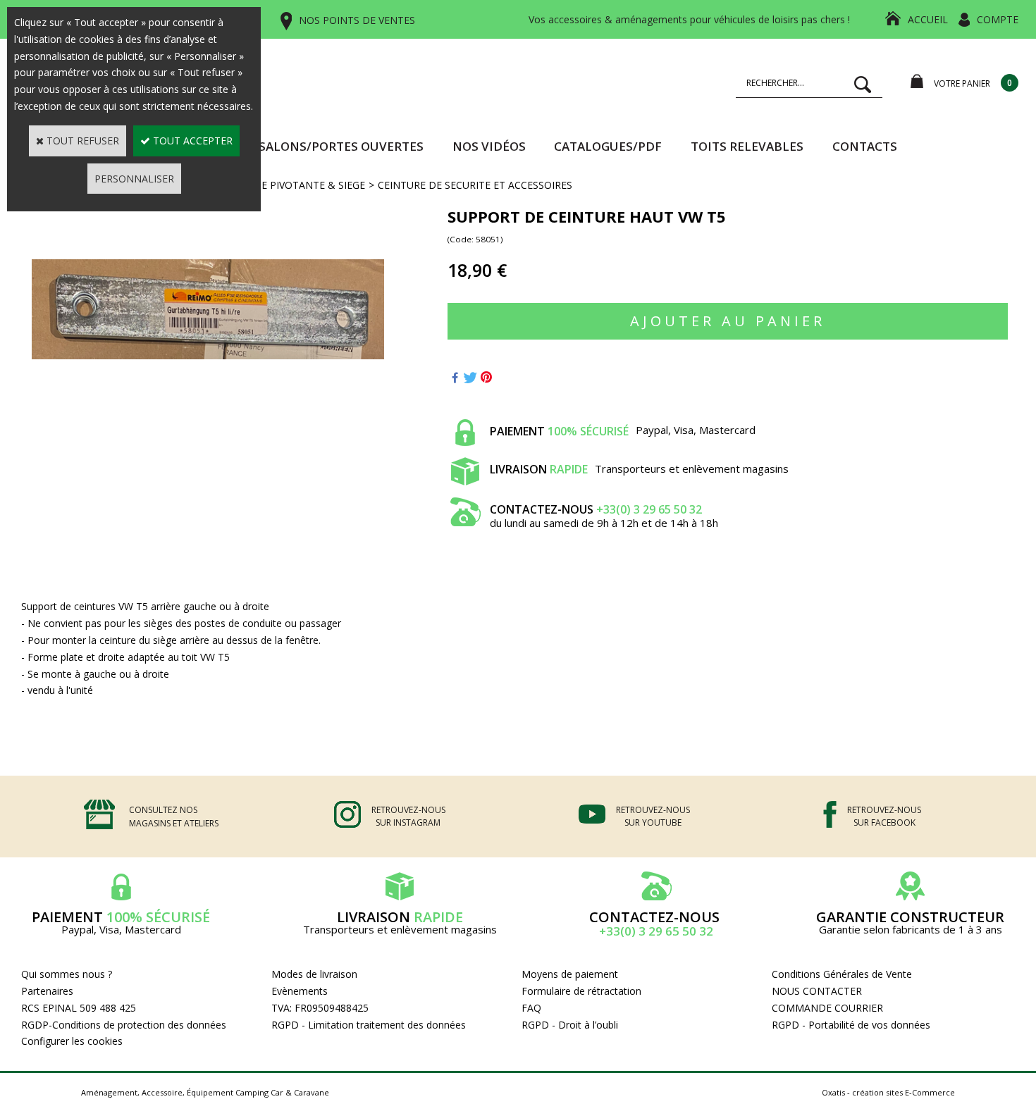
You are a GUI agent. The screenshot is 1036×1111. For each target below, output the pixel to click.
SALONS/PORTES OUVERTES (341, 146)
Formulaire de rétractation (581, 991)
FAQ (531, 1007)
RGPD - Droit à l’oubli (570, 1024)
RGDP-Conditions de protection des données (123, 1024)
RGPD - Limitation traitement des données (368, 1024)
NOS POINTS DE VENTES (357, 20)
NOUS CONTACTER (817, 991)
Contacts (864, 146)
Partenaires (47, 991)
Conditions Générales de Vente (842, 974)
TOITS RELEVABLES (747, 146)
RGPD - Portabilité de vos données (851, 1024)
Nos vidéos (489, 146)
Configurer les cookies (72, 1041)
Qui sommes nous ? (66, 974)
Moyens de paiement (570, 974)
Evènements (299, 991)
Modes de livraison (314, 974)
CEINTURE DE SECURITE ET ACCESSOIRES (475, 185)
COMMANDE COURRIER (827, 1007)
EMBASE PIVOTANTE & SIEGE (296, 185)
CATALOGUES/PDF (608, 146)
